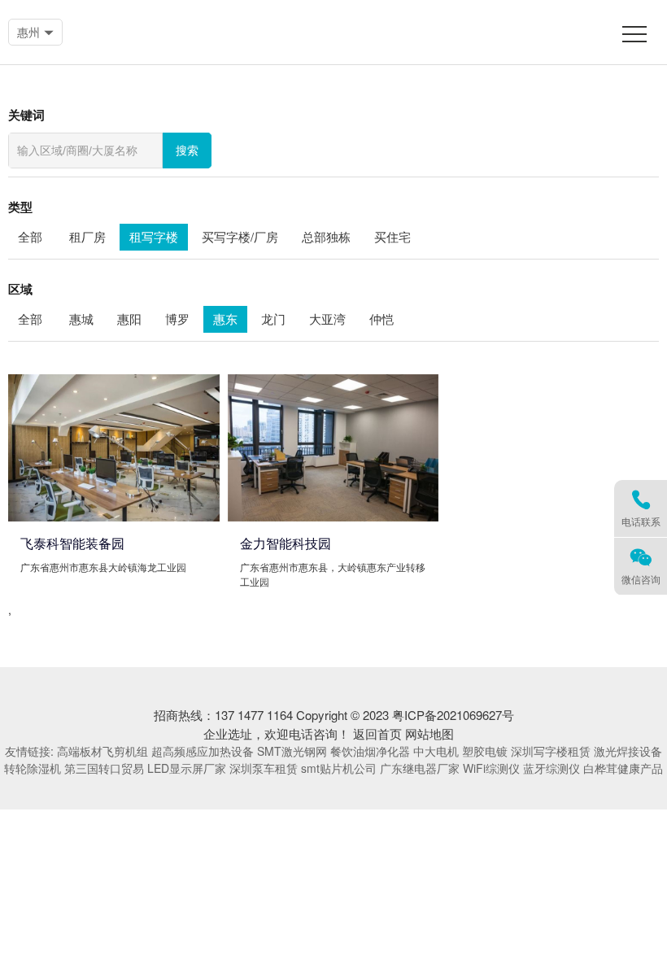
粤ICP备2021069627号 (453, 714)
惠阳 (129, 318)
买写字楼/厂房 (240, 236)
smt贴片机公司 (339, 768)
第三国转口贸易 (104, 768)
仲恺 (381, 318)
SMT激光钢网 (292, 751)
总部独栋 (326, 236)
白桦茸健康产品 (623, 768)
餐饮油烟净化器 (370, 751)
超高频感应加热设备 (202, 751)
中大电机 (436, 751)
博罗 (177, 318)
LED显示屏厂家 (186, 768)
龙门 (273, 318)
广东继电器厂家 (420, 768)
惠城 (81, 318)
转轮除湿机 (32, 768)
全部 (30, 236)
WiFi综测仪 (491, 768)
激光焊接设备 (628, 751)
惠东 (225, 318)
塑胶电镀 (485, 751)
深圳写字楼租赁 (551, 751)
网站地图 (429, 733)
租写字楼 (153, 236)
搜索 (187, 150)
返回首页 (377, 733)
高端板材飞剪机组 (102, 751)
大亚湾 (327, 318)
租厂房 (87, 236)
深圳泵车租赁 (263, 768)
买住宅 (392, 236)
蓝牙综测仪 (551, 768)
